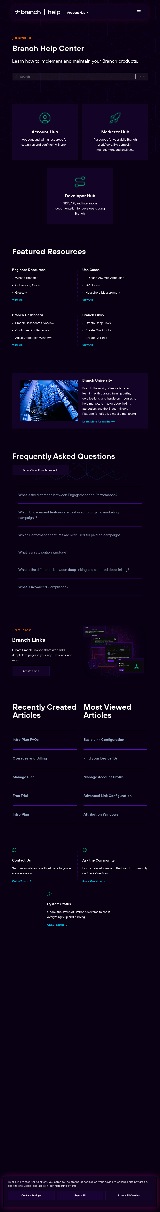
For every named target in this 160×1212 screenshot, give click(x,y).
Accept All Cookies (129, 1195)
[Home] (37, 12)
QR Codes (92, 285)
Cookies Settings (31, 1195)
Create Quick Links (98, 330)
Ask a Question (92, 881)
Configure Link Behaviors (32, 330)
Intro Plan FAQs (26, 739)
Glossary (21, 292)
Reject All (80, 1195)
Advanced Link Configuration (108, 795)
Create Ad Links (96, 338)
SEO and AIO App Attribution (104, 278)
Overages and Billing (30, 758)
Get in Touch (20, 881)
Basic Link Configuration (104, 739)
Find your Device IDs (101, 758)
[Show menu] (139, 12)
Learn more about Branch (98, 421)
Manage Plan (24, 777)
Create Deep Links (98, 323)
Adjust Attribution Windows (33, 338)
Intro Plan (21, 814)
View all (17, 299)
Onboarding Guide (27, 285)
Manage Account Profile (104, 777)
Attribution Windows (101, 814)
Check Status (56, 925)
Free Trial (20, 795)
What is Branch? (26, 278)
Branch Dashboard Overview (34, 323)
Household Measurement (102, 292)
